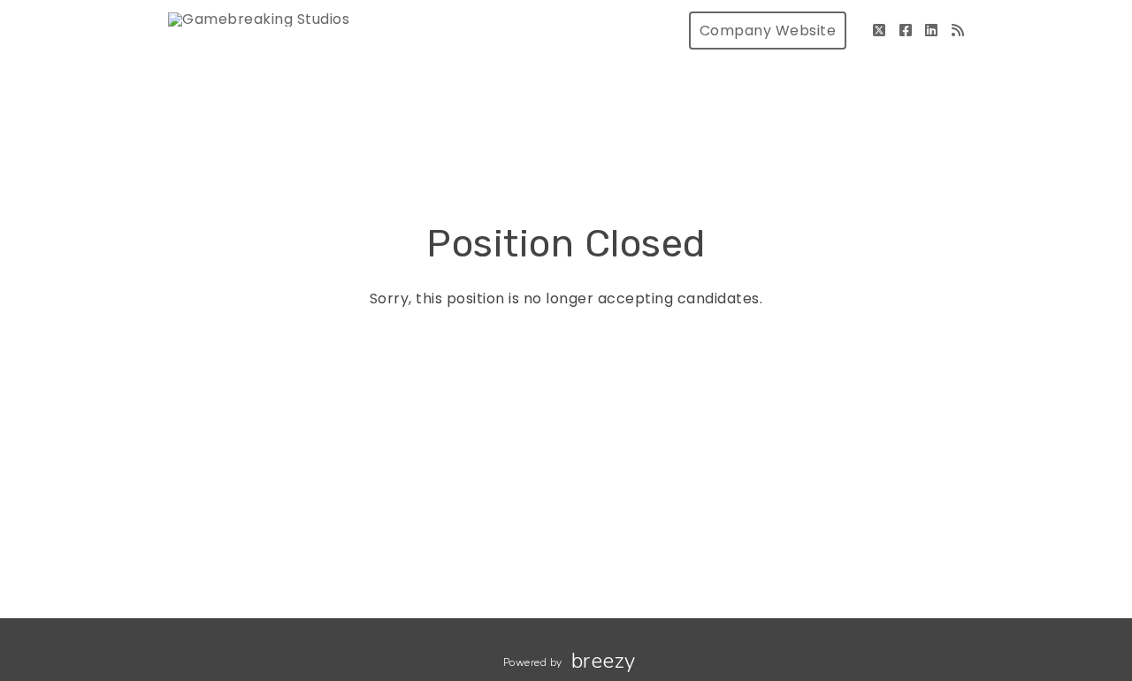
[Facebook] (906, 30)
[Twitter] (879, 30)
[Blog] (958, 30)
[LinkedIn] (931, 30)
